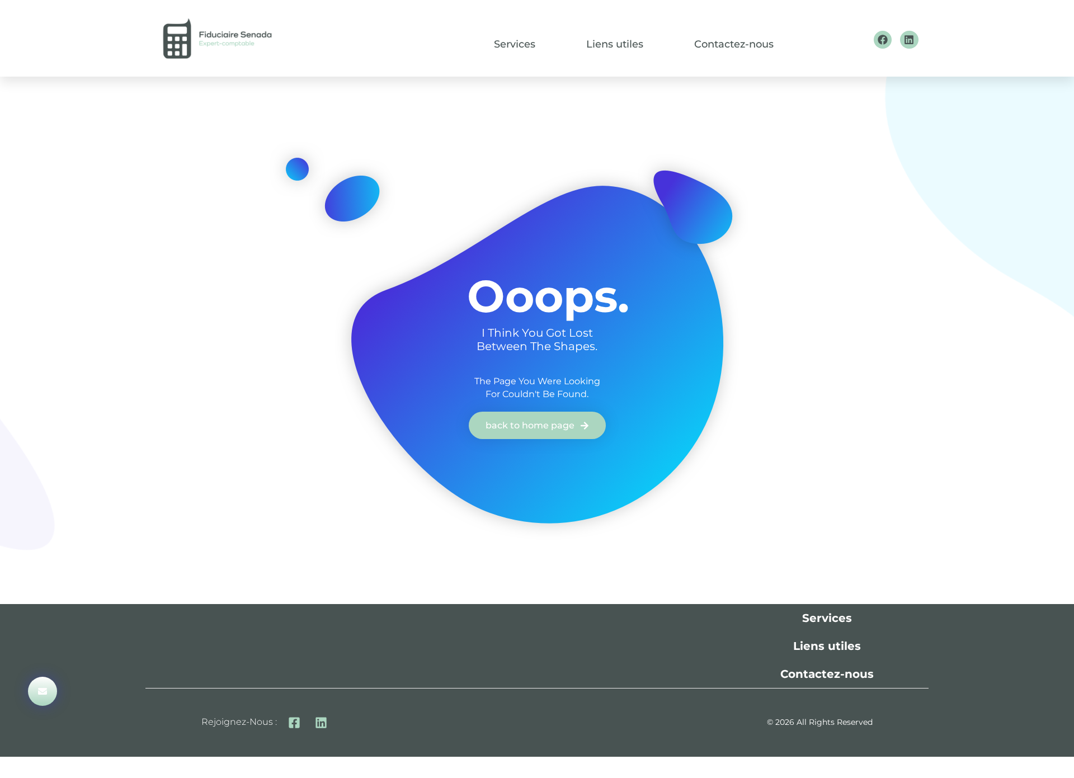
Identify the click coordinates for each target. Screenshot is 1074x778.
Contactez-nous (734, 44)
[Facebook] (883, 40)
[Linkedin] (909, 40)
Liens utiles (614, 44)
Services (514, 44)
